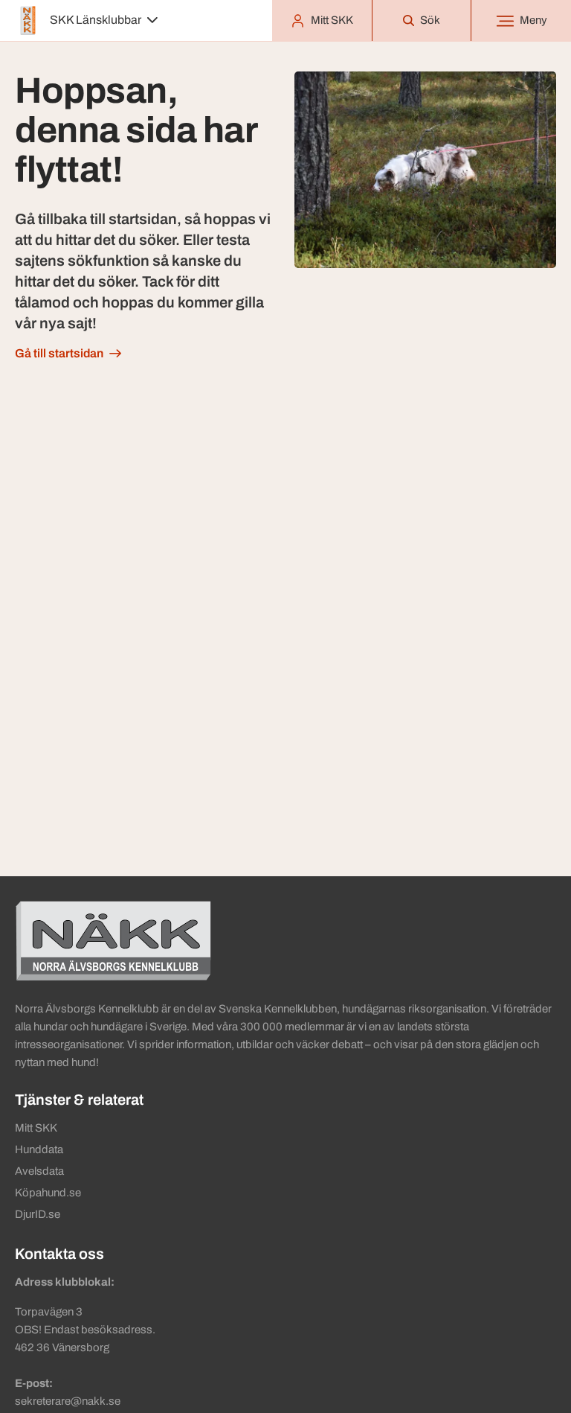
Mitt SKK (36, 1128)
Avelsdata (39, 1171)
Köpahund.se (48, 1193)
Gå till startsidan (59, 353)
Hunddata (39, 1149)
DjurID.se (37, 1214)
